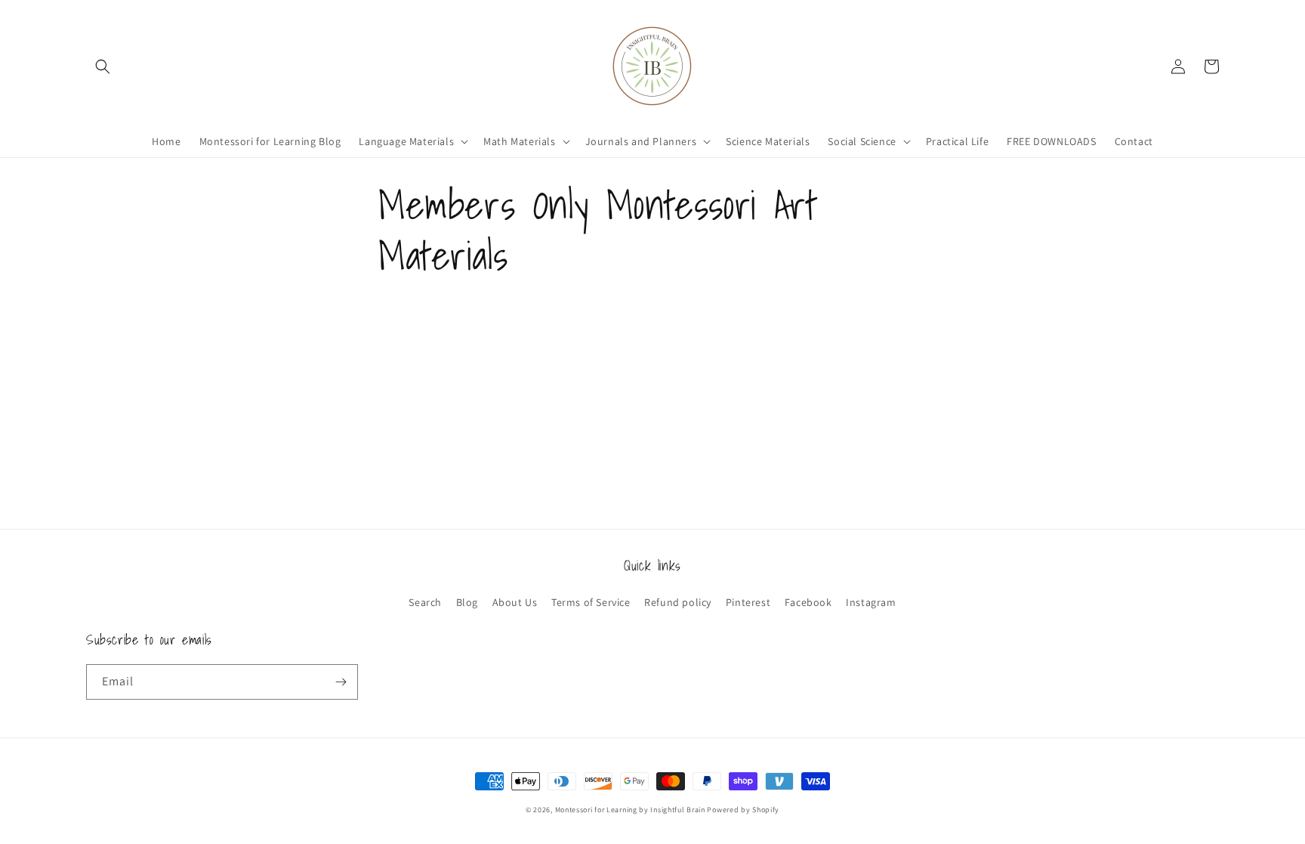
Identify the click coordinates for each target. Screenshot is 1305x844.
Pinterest (748, 602)
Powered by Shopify (743, 810)
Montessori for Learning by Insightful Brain (630, 810)
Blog (467, 602)
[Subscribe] (340, 682)
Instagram (871, 602)
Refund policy (677, 602)
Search (425, 602)
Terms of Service (591, 602)
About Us (515, 602)
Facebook (808, 602)
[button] (102, 66)
